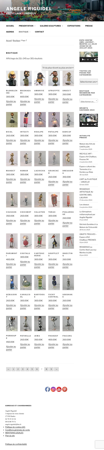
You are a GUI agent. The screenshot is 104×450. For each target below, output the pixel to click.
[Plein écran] (97, 59)
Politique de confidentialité (16, 444)
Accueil (10, 26)
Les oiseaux (84, 204)
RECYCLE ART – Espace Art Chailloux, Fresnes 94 (88, 156)
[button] (89, 120)
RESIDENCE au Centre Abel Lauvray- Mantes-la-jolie (88, 250)
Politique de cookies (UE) (15, 427)
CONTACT (39, 32)
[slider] (88, 59)
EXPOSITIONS (73, 26)
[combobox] (89, 100)
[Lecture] (83, 59)
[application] (89, 57)
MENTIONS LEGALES (14, 433)
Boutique (16, 40)
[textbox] (89, 101)
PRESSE (89, 26)
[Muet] (95, 59)
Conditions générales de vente (17, 430)
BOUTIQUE (23, 32)
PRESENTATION (26, 26)
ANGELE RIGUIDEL (29, 8)
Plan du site (10, 436)
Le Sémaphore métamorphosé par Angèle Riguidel (87, 214)
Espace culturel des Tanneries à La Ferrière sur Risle (87, 169)
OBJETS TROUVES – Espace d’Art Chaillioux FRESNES (88, 237)
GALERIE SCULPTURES (50, 26)
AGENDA (10, 32)
